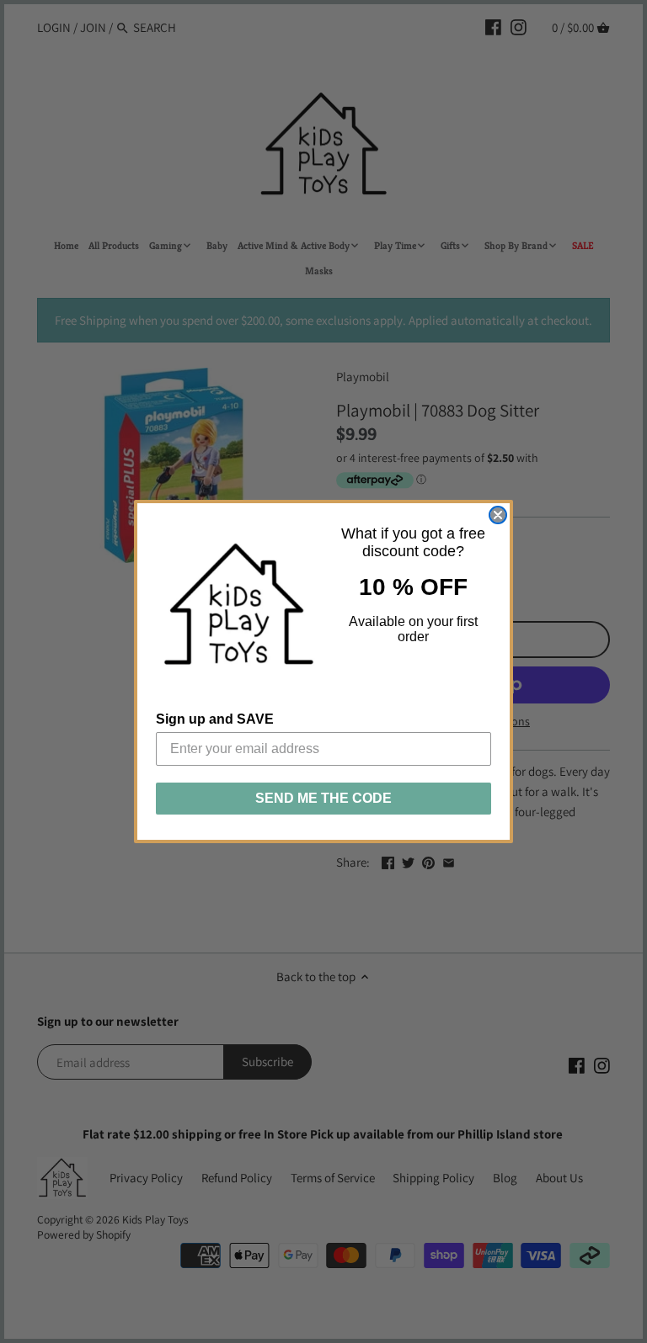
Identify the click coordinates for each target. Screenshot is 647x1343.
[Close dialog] (497, 515)
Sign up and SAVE (215, 719)
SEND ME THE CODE (323, 798)
